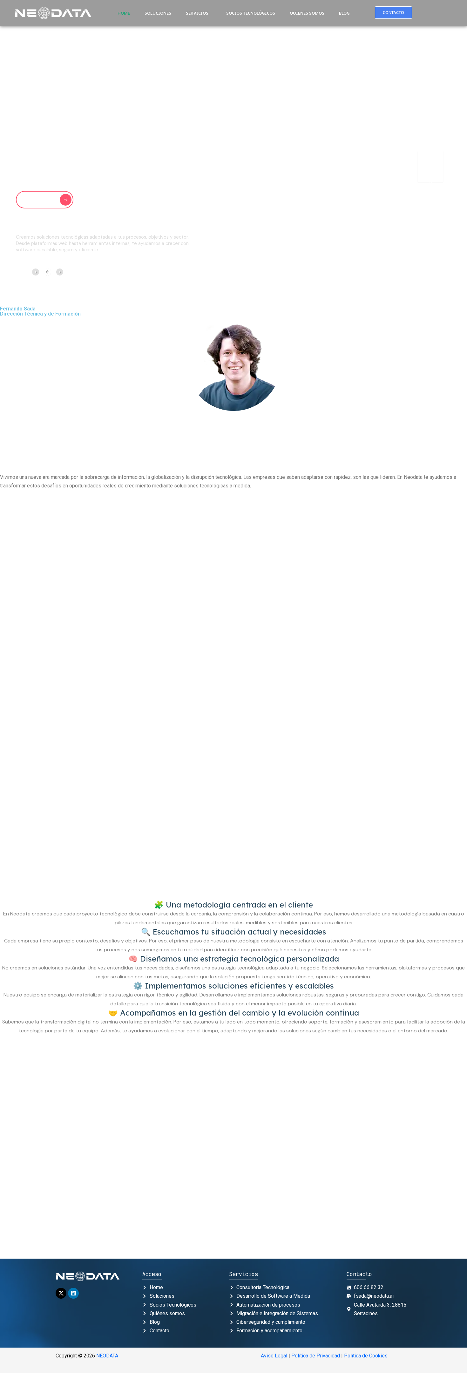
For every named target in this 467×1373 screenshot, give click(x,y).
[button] (198, 13)
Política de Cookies (366, 1356)
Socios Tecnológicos (250, 13)
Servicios (197, 13)
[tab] (35, 271)
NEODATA (107, 1356)
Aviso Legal (274, 1356)
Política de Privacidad (315, 1356)
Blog (344, 13)
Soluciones (158, 13)
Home (124, 13)
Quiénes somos (307, 13)
